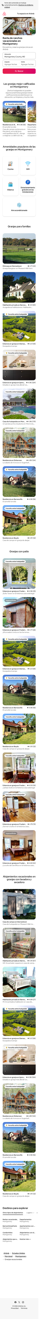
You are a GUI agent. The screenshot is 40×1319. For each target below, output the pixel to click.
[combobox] (19, 56)
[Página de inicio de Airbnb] (4, 13)
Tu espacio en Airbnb (25, 13)
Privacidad (15, 1308)
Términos (24, 1308)
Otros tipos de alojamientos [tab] (13, 1213)
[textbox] (10, 64)
